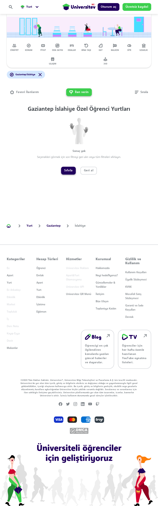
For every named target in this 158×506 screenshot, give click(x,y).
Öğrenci (41, 268)
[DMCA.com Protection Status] (79, 431)
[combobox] (141, 92)
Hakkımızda (103, 268)
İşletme (40, 304)
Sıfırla (68, 170)
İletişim (100, 294)
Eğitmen (41, 311)
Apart (10, 275)
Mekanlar (12, 348)
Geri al (89, 170)
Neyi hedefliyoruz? (107, 275)
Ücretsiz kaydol (137, 6)
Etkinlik (40, 297)
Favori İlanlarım (27, 92)
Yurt (9, 282)
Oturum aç (108, 6)
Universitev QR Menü (78, 294)
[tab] (14, 47)
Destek (129, 317)
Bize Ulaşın (102, 301)
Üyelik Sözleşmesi (136, 279)
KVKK (128, 287)
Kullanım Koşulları (135, 272)
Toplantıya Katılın (106, 308)
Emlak (40, 275)
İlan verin (82, 92)
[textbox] (141, 92)
